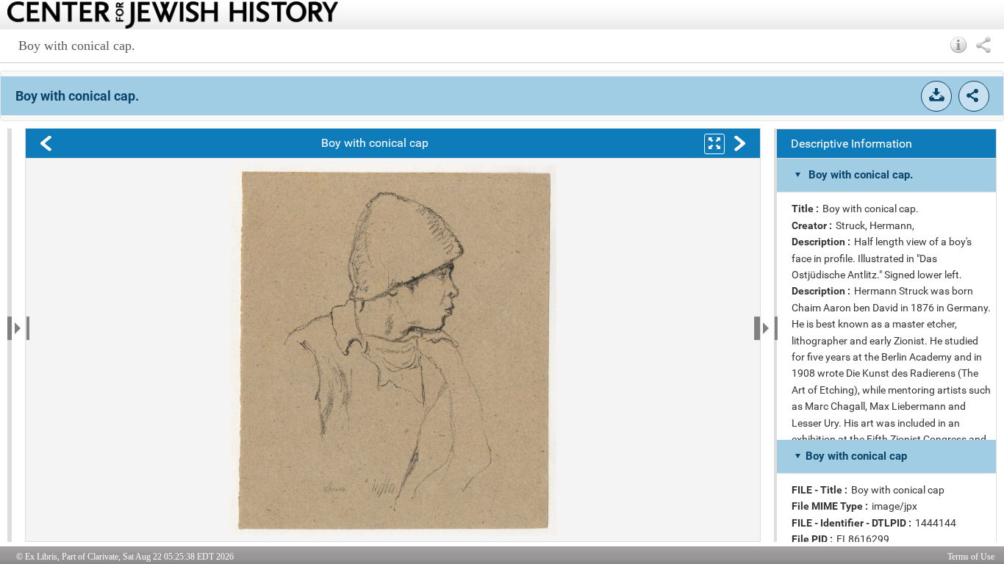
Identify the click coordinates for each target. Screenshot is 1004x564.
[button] (958, 45)
